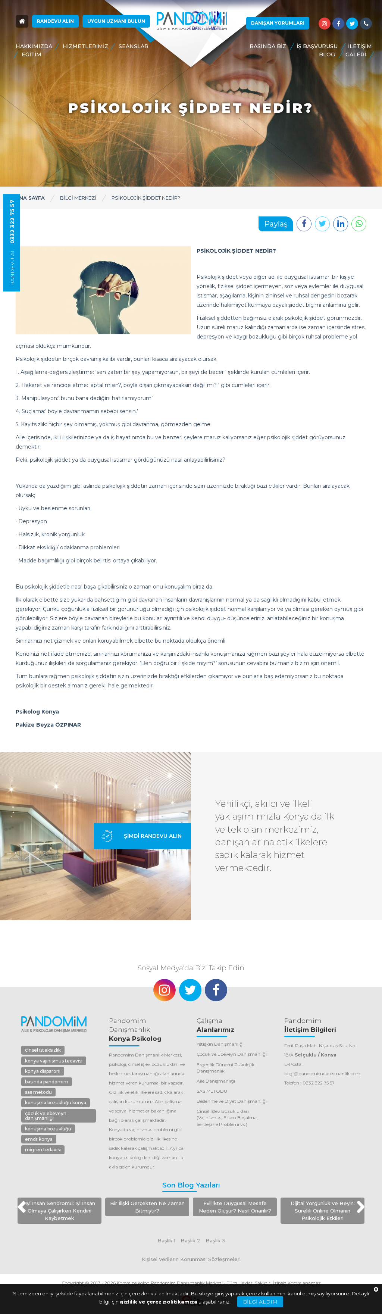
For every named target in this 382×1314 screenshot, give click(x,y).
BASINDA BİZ (268, 46)
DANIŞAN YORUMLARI (277, 23)
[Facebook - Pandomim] (338, 23)
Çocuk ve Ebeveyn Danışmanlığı (232, 1054)
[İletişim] (366, 23)
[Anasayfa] (22, 21)
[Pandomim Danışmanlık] (192, 21)
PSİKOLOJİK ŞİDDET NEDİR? (146, 198)
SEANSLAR (133, 46)
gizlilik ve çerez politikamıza (158, 1302)
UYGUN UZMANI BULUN (116, 21)
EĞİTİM (31, 54)
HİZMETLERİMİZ (85, 46)
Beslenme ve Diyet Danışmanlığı (232, 1101)
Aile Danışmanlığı (216, 1081)
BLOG (327, 54)
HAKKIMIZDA (34, 46)
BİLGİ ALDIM (260, 1301)
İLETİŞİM (360, 46)
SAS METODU (212, 1091)
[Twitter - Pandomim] (352, 23)
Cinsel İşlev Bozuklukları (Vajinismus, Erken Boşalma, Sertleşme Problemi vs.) (227, 1117)
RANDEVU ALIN (55, 21)
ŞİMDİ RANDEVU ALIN (153, 836)
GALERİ (355, 54)
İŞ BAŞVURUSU (317, 46)
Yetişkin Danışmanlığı (220, 1044)
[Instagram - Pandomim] (325, 23)
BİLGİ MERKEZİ (78, 198)
